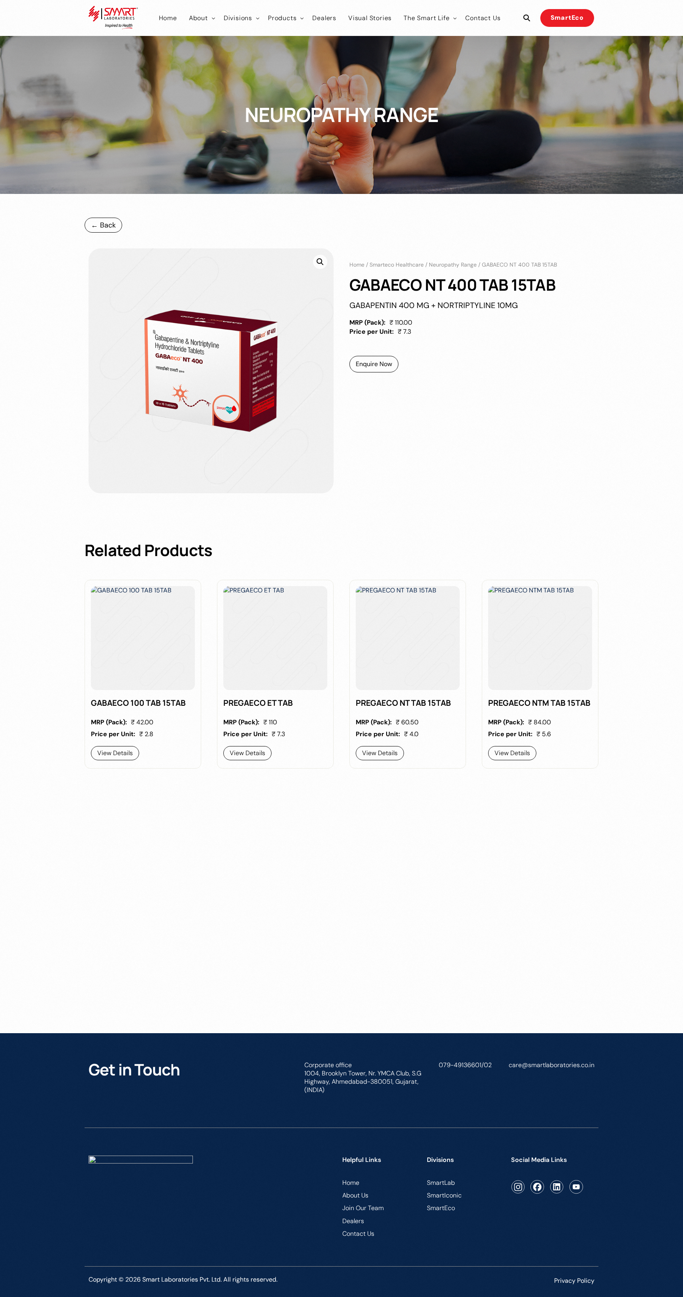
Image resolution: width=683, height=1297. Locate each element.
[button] (320, 262)
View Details (115, 753)
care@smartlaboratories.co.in (551, 1065)
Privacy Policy (574, 1280)
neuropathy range (453, 264)
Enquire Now (374, 364)
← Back (103, 225)
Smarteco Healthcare (397, 264)
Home (356, 264)
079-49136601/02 (465, 1065)
